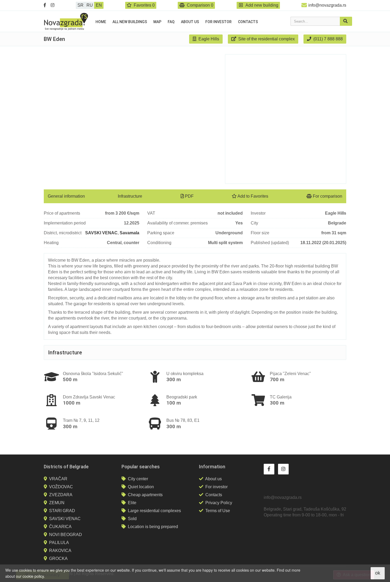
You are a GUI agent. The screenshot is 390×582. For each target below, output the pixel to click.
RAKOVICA (60, 550)
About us (190, 22)
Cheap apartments (145, 494)
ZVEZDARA (60, 494)
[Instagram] (52, 5)
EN (99, 5)
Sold (132, 518)
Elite (132, 502)
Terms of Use (217, 510)
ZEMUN (56, 502)
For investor (218, 22)
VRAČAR (58, 479)
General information (66, 196)
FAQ (171, 22)
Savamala (129, 233)
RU (89, 5)
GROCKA (58, 558)
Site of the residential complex (266, 39)
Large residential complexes (154, 510)
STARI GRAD (62, 510)
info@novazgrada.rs (327, 5)
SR (80, 5)
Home (101, 22)
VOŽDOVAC (61, 487)
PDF (189, 196)
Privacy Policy (218, 502)
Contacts (248, 22)
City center (138, 479)
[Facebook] (45, 5)
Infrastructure (130, 196)
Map (157, 22)
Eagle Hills (208, 39)
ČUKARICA (60, 526)
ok (377, 573)
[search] (346, 21)
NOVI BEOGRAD (65, 534)
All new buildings (129, 22)
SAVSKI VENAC (101, 233)
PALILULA (59, 542)
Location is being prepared (153, 526)
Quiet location (141, 487)
